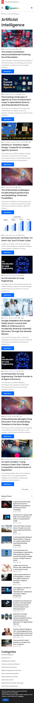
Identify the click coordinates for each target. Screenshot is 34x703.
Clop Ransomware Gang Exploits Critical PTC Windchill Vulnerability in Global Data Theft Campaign (21, 506)
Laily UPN (5, 275)
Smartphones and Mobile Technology (12, 683)
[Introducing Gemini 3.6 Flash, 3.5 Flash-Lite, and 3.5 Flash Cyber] (17, 224)
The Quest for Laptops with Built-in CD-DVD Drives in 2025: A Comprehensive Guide (22, 518)
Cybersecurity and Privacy (9, 667)
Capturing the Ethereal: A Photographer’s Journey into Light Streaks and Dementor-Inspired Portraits (22, 579)
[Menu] (2, 8)
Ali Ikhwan (5, 318)
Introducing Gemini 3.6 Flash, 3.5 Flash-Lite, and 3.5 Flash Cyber (16, 239)
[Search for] (32, 8)
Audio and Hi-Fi (6, 658)
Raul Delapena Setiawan (9, 142)
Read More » (8, 71)
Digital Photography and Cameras (11, 670)
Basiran (5, 416)
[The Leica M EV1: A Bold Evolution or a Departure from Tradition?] (6, 643)
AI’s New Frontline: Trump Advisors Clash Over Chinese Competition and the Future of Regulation (16, 466)
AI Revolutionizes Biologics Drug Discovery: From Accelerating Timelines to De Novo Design (16, 422)
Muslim (5, 49)
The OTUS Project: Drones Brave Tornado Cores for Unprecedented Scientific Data (22, 529)
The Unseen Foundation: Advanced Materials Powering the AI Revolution (15, 54)
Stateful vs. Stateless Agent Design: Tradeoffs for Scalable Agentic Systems (16, 147)
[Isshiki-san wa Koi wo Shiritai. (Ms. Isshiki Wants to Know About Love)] (6, 568)
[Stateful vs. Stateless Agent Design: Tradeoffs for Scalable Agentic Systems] (17, 131)
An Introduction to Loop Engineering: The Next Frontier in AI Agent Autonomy (16, 376)
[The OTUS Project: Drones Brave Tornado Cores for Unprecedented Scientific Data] (6, 528)
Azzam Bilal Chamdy (8, 459)
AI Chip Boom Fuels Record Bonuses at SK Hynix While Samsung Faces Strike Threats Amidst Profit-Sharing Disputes (22, 605)
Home (4, 14)
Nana (4, 187)
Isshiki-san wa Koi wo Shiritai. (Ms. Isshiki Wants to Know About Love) (22, 567)
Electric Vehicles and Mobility (10, 673)
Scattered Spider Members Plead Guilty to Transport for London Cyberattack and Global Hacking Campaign (22, 541)
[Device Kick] (12, 7)
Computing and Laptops (8, 661)
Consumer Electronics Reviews (10, 664)
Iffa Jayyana (6, 94)
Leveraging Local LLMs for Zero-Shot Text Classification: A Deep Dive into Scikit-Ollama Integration (22, 592)
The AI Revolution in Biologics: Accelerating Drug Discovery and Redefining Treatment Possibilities (15, 194)
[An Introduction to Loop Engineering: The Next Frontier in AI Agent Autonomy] (17, 360)
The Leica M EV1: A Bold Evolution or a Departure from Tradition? (21, 642)
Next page (25, 489)
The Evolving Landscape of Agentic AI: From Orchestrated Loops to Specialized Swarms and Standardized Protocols (16, 101)
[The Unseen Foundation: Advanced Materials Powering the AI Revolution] (17, 38)
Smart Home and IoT (7, 680)
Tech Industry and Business (9, 686)
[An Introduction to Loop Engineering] (17, 264)
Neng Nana (6, 235)
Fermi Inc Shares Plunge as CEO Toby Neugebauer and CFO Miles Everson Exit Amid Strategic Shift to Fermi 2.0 (22, 632)
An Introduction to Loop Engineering (12, 279)
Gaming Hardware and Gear (9, 676)
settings (21, 696)
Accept (5, 700)
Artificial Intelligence (7, 654)
